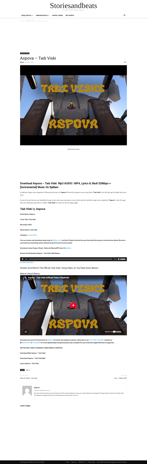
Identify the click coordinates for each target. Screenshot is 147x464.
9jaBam (68, 248)
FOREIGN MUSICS (42, 15)
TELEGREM (36, 343)
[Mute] (119, 259)
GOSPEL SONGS (57, 15)
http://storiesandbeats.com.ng (42, 390)
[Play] (23, 259)
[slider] (123, 259)
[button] (124, 15)
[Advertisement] (73, 38)
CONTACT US (82, 462)
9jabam (22, 62)
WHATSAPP (26, 343)
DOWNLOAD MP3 (27, 262)
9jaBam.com (57, 240)
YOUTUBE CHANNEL (96, 340)
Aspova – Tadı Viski (38, 58)
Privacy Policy (91, 462)
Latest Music (32, 235)
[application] (73, 259)
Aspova (28, 370)
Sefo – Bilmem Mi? (120, 378)
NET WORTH (70, 15)
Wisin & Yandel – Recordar (28, 378)
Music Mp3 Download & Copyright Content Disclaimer (112, 462)
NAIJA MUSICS (26, 15)
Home (22, 21)
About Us (73, 462)
